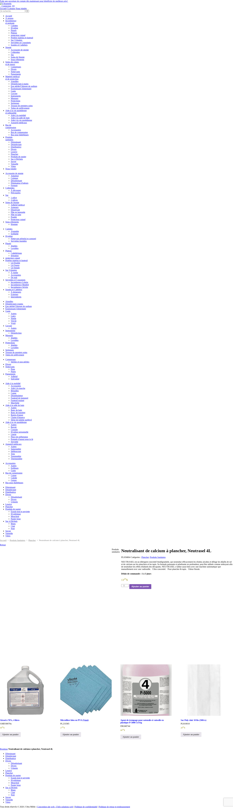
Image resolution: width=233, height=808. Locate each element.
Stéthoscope (16, 451)
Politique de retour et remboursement (114, 807)
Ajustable (15, 231)
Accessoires (16, 130)
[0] (13, 6)
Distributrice (16, 147)
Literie (13, 434)
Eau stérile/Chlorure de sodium (24, 86)
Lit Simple (15, 268)
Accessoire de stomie (20, 50)
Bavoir (14, 427)
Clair (13, 526)
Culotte (14, 478)
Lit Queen (15, 265)
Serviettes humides (19, 241)
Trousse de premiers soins (22, 106)
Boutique (4, 749)
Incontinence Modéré (20, 285)
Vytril (13, 323)
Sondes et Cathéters (19, 45)
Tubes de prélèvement (20, 108)
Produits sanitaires (9, 138)
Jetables (14, 246)
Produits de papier (18, 156)
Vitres (13, 166)
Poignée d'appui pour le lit (22, 439)
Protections (15, 101)
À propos (11, 8)
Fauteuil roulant (17, 400)
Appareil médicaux (19, 122)
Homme (14, 224)
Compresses (16, 67)
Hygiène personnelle (19, 432)
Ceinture (14, 178)
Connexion (5, 6)
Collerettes (15, 52)
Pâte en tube (16, 214)
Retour (3, 545)
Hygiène (14, 28)
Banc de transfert (18, 412)
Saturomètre (16, 449)
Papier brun (16, 519)
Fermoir (14, 185)
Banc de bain (16, 410)
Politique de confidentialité (86, 807)
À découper (16, 190)
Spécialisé (15, 379)
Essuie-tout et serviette (20, 511)
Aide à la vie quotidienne (21, 120)
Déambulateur (17, 395)
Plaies (13, 371)
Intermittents (16, 297)
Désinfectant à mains (19, 84)
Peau (13, 369)
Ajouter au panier (140, 586)
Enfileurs (14, 468)
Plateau (14, 33)
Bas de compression (10, 126)
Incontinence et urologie (10, 22)
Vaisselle (14, 164)
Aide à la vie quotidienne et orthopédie (16, 111)
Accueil (3, 8)
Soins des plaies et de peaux (12, 63)
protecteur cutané (18, 35)
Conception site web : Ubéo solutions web (55, 807)
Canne (13, 393)
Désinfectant (16, 144)
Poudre (14, 217)
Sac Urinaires (16, 40)
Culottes (14, 25)
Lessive (14, 152)
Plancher (14, 154)
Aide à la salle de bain (20, 118)
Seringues (15, 103)
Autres (13, 313)
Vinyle (13, 321)
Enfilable (14, 234)
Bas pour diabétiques (20, 135)
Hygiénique (16, 514)
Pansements (16, 74)
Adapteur (15, 176)
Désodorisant (16, 180)
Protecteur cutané (18, 219)
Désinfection (16, 333)
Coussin (14, 429)
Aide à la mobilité (18, 115)
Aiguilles (14, 81)
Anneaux (15, 207)
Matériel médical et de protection (12, 77)
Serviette (14, 442)
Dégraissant (16, 142)
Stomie (8, 47)
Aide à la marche (18, 388)
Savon (13, 161)
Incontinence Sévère (19, 287)
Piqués (13, 30)
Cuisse (13, 475)
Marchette (15, 403)
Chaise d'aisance (18, 417)
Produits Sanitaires (17, 540)
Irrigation (15, 255)
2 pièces (14, 200)
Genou (14, 480)
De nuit (14, 277)
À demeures (16, 292)
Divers (13, 69)
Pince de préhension (19, 437)
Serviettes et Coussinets (21, 42)
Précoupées (15, 193)
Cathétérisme (16, 253)
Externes (14, 294)
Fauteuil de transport (19, 398)
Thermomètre (16, 459)
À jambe (14, 272)
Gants (13, 91)
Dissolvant (15, 210)
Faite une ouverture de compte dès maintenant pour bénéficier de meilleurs (34, 1)
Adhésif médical (18, 205)
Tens (13, 454)
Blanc (13, 524)
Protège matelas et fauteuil (22, 38)
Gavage (14, 93)
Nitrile (13, 318)
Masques (14, 98)
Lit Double (15, 263)
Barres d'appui (17, 415)
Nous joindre (21, 8)
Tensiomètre (16, 456)
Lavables (14, 248)
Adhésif (14, 376)
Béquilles (15, 391)
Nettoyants (15, 72)
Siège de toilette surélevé (21, 420)
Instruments (16, 96)
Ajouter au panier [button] (10, 734)
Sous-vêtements (17, 59)
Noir (13, 528)
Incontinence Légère (19, 282)
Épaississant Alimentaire (21, 89)
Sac (12, 55)
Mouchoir (15, 516)
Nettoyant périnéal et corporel (23, 238)
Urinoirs (14, 502)
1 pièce (14, 197)
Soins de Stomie (18, 57)
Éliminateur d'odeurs (19, 183)
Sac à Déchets (17, 159)
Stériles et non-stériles (20, 362)
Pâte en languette (18, 212)
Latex (13, 316)
